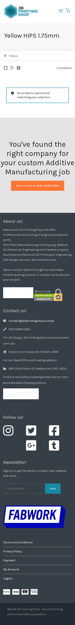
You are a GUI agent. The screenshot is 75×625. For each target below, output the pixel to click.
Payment (9, 560)
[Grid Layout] (18, 68)
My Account (11, 569)
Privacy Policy (12, 551)
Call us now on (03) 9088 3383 (37, 185)
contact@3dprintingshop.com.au (31, 321)
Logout (7, 578)
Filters (13, 56)
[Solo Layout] (5, 68)
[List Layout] (12, 68)
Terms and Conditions (18, 542)
